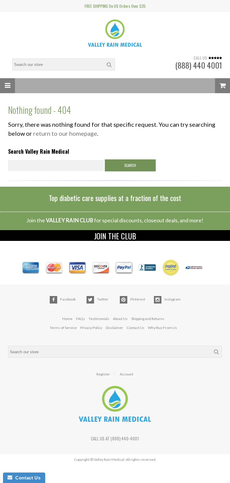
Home (67, 318)
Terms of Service (63, 327)
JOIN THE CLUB (115, 235)
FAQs (80, 318)
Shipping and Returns (147, 318)
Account (126, 374)
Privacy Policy (91, 327)
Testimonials (99, 318)
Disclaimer (114, 327)
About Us (120, 318)
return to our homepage (65, 133)
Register (103, 374)
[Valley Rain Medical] (115, 33)
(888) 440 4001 (198, 65)
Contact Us (135, 327)
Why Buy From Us (162, 327)
